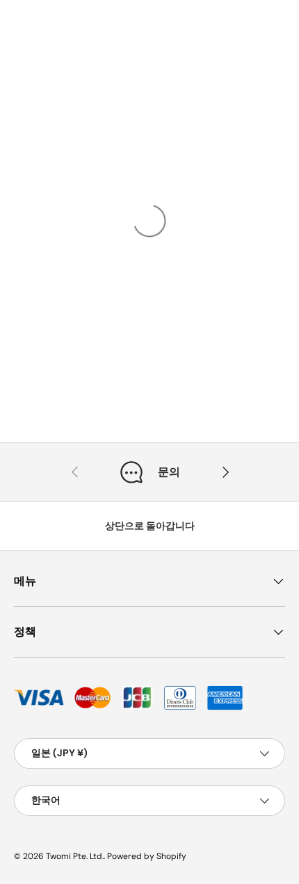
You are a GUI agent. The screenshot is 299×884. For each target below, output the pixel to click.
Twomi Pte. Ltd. (75, 856)
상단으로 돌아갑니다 (150, 525)
